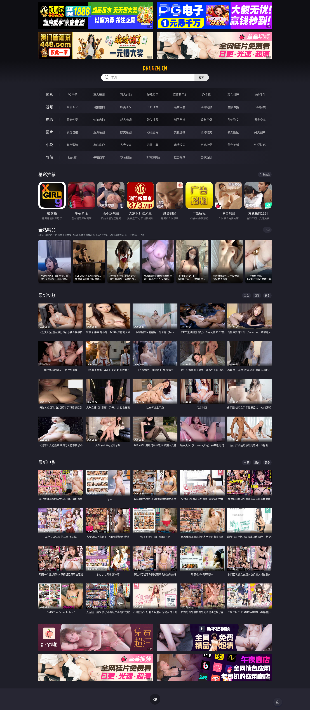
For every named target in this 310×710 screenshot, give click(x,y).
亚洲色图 (99, 132)
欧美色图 (126, 132)
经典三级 (206, 120)
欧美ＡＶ (126, 107)
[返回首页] (277, 702)
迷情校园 (179, 145)
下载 (267, 230)
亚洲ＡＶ (72, 107)
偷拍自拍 (99, 120)
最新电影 (47, 462)
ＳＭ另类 (260, 107)
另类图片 (260, 132)
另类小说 (206, 145)
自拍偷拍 (99, 107)
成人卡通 (126, 120)
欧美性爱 (152, 120)
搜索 (202, 77)
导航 (49, 157)
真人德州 (99, 95)
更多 (267, 295)
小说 (49, 144)
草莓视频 (126, 157)
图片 (49, 132)
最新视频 (47, 295)
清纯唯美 (206, 132)
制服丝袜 (179, 120)
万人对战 (126, 95)
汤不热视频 (152, 157)
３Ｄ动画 (152, 107)
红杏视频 (179, 157)
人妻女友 (126, 145)
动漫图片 (152, 132)
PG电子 (72, 95)
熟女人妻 (179, 107)
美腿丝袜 (179, 132)
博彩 (49, 94)
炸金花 (206, 95)
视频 (49, 107)
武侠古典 (152, 145)
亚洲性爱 (72, 120)
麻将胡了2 (179, 95)
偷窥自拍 (72, 132)
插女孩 (72, 157)
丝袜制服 (206, 107)
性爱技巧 (260, 145)
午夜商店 (99, 157)
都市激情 (72, 145)
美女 (246, 295)
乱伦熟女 (233, 120)
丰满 (246, 462)
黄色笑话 (233, 145)
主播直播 (233, 107)
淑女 (256, 462)
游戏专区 (152, 95)
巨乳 (256, 295)
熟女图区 (233, 132)
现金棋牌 (233, 95)
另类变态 (260, 120)
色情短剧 (206, 157)
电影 (49, 119)
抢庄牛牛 (260, 95)
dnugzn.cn (155, 68)
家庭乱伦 (99, 145)
